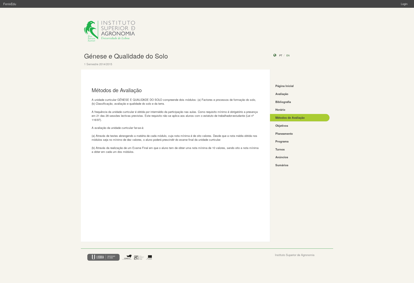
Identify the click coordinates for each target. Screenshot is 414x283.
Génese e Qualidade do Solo (126, 55)
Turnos (280, 149)
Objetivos (281, 125)
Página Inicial (284, 86)
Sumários (281, 165)
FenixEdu (9, 4)
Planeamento (284, 133)
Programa (282, 141)
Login (404, 4)
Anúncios (281, 157)
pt (280, 55)
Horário (280, 110)
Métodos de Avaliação (290, 117)
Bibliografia (283, 102)
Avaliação (281, 94)
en (288, 55)
